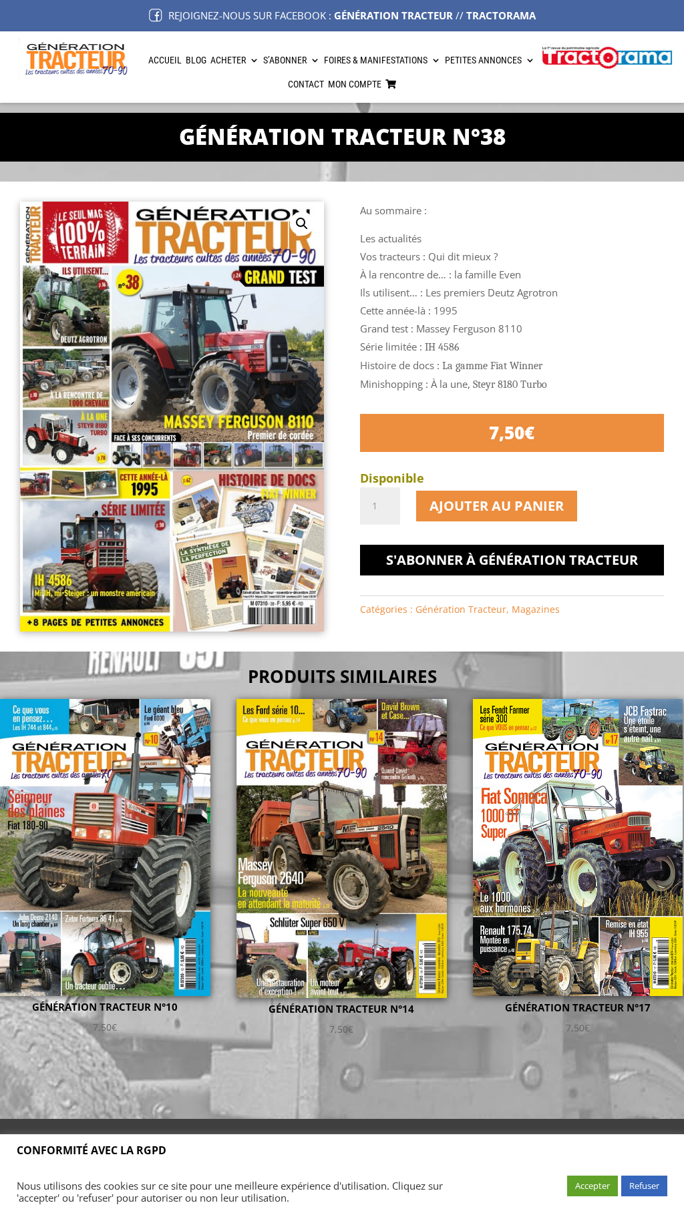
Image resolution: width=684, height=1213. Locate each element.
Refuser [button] (644, 1186)
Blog (196, 60)
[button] (302, 224)
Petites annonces (483, 60)
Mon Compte (354, 84)
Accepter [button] (592, 1186)
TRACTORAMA (501, 15)
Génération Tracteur (460, 609)
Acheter (228, 60)
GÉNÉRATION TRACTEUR (393, 15)
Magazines (536, 609)
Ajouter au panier (497, 506)
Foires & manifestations (376, 60)
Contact (306, 84)
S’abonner (285, 60)
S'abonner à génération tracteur (512, 560)
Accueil (165, 60)
